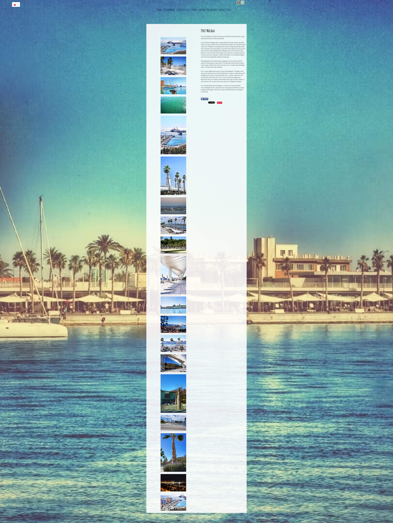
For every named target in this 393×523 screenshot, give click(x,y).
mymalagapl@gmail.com (190, 519)
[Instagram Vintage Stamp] (243, 3)
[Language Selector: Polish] (16, 4)
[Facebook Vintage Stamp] (238, 3)
